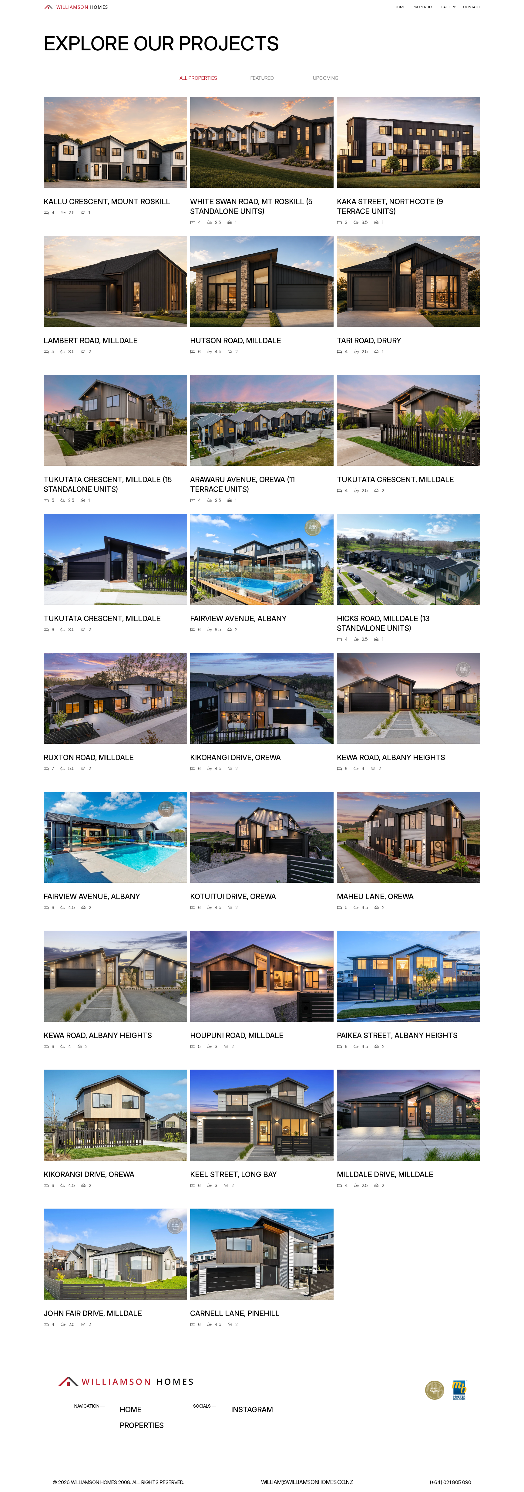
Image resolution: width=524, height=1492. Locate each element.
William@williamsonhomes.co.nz (307, 1482)
